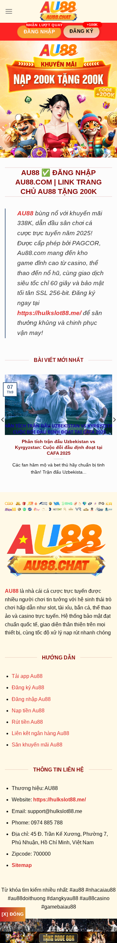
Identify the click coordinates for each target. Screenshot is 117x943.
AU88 (25, 213)
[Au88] (58, 11)
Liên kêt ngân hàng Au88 (40, 733)
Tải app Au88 (27, 676)
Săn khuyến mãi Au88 (37, 744)
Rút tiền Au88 (27, 722)
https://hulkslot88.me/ (49, 313)
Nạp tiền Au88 (28, 710)
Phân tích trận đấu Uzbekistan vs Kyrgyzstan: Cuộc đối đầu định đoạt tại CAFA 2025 (58, 447)
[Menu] (9, 11)
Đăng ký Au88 (28, 687)
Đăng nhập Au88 (31, 699)
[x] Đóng (13, 914)
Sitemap (22, 865)
